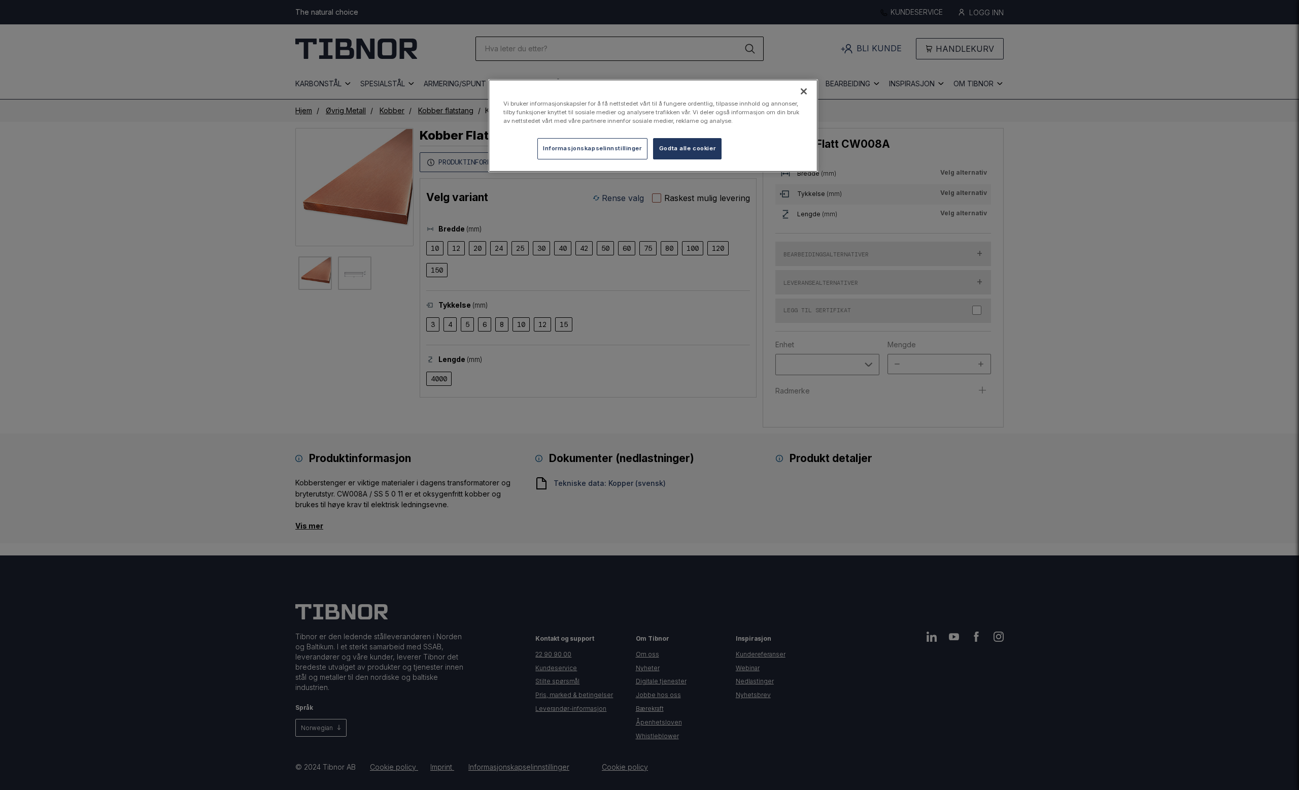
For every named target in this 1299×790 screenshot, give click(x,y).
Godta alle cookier (687, 148)
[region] (653, 125)
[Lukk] (804, 91)
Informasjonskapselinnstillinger (592, 148)
